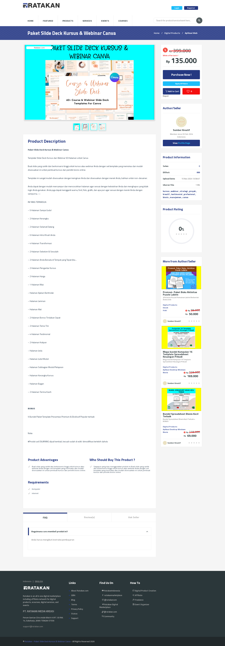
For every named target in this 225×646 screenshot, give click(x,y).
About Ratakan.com (79, 590)
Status (74, 613)
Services (87, 20)
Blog (73, 599)
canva (185, 197)
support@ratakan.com (33, 626)
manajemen (175, 197)
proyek (192, 191)
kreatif (166, 194)
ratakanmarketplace (113, 595)
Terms (74, 604)
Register (191, 7)
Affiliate (138, 595)
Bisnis (165, 372)
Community (109, 616)
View (181, 143)
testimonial (176, 194)
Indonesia (27, 581)
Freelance (138, 599)
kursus (166, 191)
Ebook (165, 307)
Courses (123, 20)
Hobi (165, 310)
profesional (189, 194)
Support (74, 618)
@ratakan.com (110, 611)
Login (176, 7)
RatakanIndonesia (112, 590)
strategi (184, 191)
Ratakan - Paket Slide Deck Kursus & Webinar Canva (48, 641)
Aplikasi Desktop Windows (174, 369)
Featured (48, 20)
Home (31, 20)
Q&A (73, 595)
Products (67, 20)
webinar (174, 191)
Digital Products (172, 33)
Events (105, 20)
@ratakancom (110, 599)
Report (166, 96)
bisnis (166, 197)
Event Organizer (141, 604)
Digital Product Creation (145, 590)
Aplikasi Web (191, 33)
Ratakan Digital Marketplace (108, 606)
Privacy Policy (77, 609)
